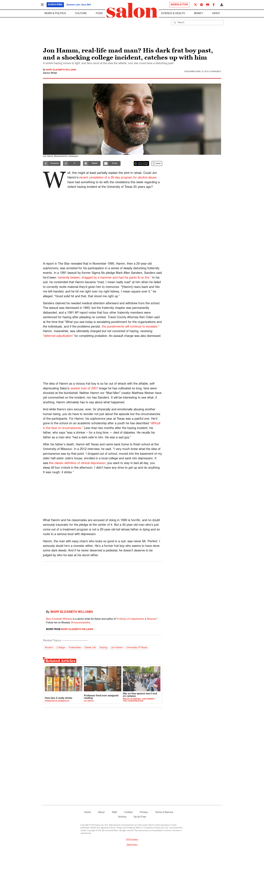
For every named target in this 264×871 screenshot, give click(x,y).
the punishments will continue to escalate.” (130, 326)
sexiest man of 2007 (84, 388)
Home (87, 812)
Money (198, 13)
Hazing (103, 647)
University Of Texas (136, 647)
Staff (114, 812)
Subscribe (55, 5)
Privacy (144, 812)
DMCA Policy (132, 845)
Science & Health (173, 13)
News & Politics (55, 13)
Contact (128, 812)
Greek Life (90, 647)
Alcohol (48, 647)
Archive (122, 817)
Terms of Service (164, 812)
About (101, 812)
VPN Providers (132, 840)
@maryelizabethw (80, 623)
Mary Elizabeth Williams (61, 70)
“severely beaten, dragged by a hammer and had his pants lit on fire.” (104, 277)
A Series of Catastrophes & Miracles (136, 619)
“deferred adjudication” (58, 336)
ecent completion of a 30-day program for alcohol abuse (118, 177)
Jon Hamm (117, 647)
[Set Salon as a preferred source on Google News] (141, 163)
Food (99, 13)
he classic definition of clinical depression (77, 463)
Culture (81, 13)
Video (216, 13)
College (60, 647)
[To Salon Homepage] (132, 10)
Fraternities (75, 647)
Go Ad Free (140, 817)
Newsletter (179, 5)
